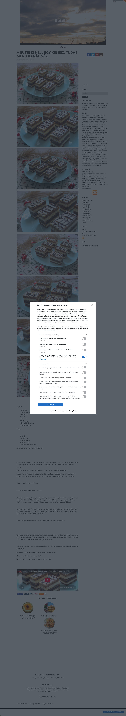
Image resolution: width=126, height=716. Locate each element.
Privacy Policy (72, 411)
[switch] (84, 338)
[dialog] (63, 358)
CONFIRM (50, 404)
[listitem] (63, 335)
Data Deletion (53, 411)
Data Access (63, 411)
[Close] (92, 305)
